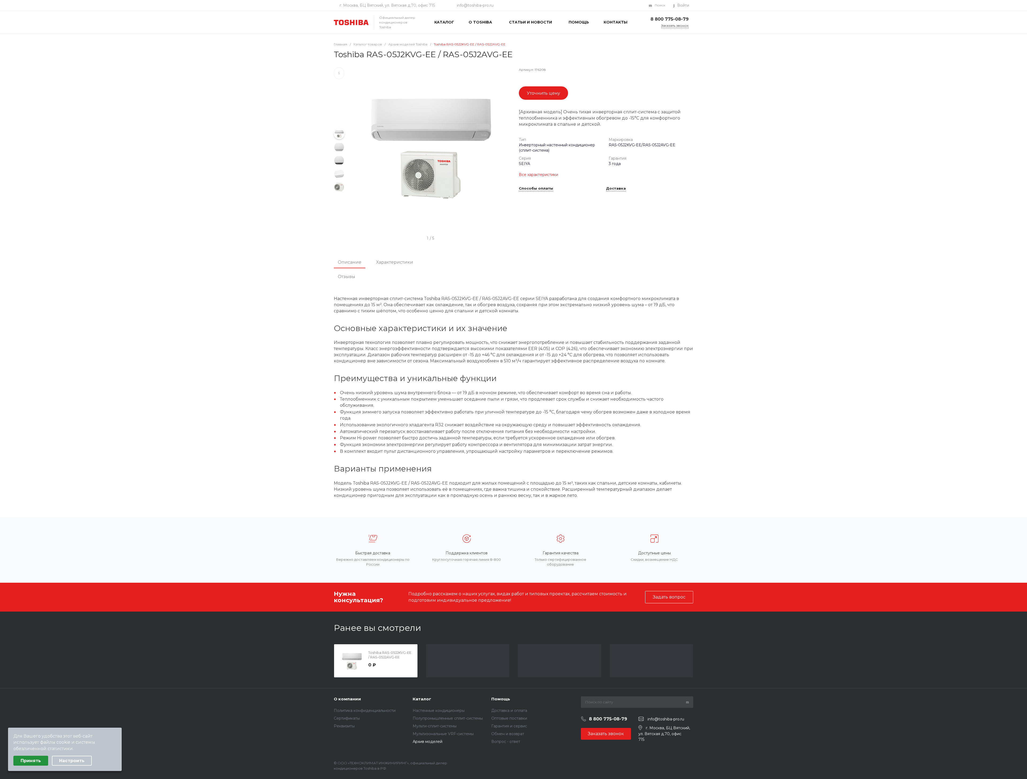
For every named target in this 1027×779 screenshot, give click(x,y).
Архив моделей (427, 741)
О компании (347, 698)
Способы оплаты (536, 188)
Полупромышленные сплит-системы (448, 718)
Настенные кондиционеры (439, 710)
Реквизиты (344, 726)
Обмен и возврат (507, 733)
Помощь (500, 698)
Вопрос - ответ (505, 741)
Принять (31, 760)
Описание (349, 262)
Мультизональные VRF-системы (443, 733)
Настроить (72, 760)
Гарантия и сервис (509, 726)
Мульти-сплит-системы (435, 726)
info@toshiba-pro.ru (475, 5)
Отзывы (346, 276)
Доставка (616, 188)
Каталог (422, 698)
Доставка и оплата (509, 710)
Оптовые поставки (509, 718)
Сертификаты (347, 718)
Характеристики (394, 262)
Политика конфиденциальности (365, 710)
